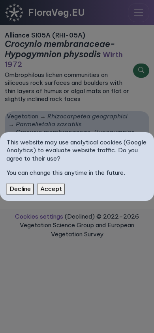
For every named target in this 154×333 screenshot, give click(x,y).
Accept (51, 189)
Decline (20, 189)
